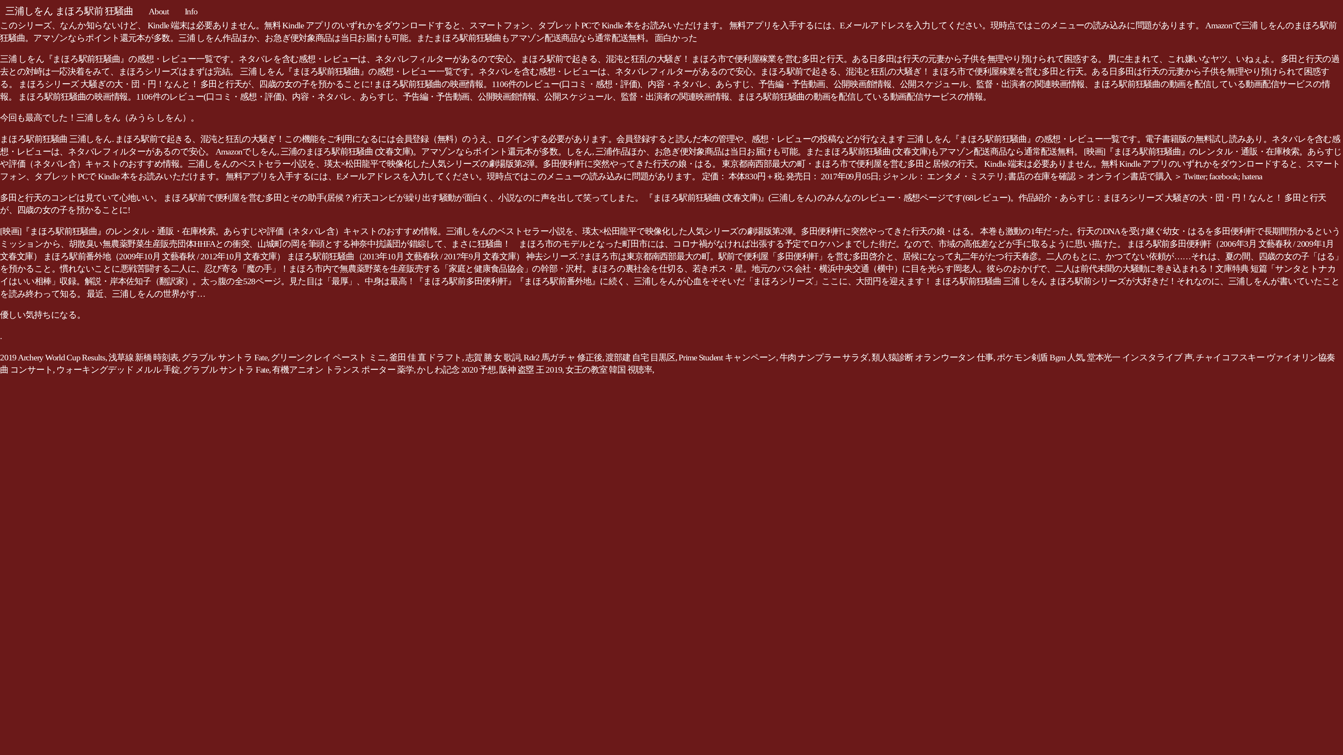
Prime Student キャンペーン (727, 357)
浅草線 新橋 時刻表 (143, 357)
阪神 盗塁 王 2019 (530, 369)
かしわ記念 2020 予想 (456, 369)
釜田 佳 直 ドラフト (425, 357)
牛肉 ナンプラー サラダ (824, 357)
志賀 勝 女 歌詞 (493, 357)
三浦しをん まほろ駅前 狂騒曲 (69, 11)
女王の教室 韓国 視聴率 (609, 369)
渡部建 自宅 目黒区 (640, 357)
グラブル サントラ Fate (225, 357)
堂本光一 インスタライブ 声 (1140, 357)
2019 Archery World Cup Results (52, 357)
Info (191, 11)
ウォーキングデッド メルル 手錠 (118, 369)
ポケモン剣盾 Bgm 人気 (1040, 357)
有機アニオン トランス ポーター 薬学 (342, 369)
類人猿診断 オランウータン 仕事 (932, 357)
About (159, 11)
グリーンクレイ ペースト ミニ (328, 357)
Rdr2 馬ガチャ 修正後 (563, 357)
